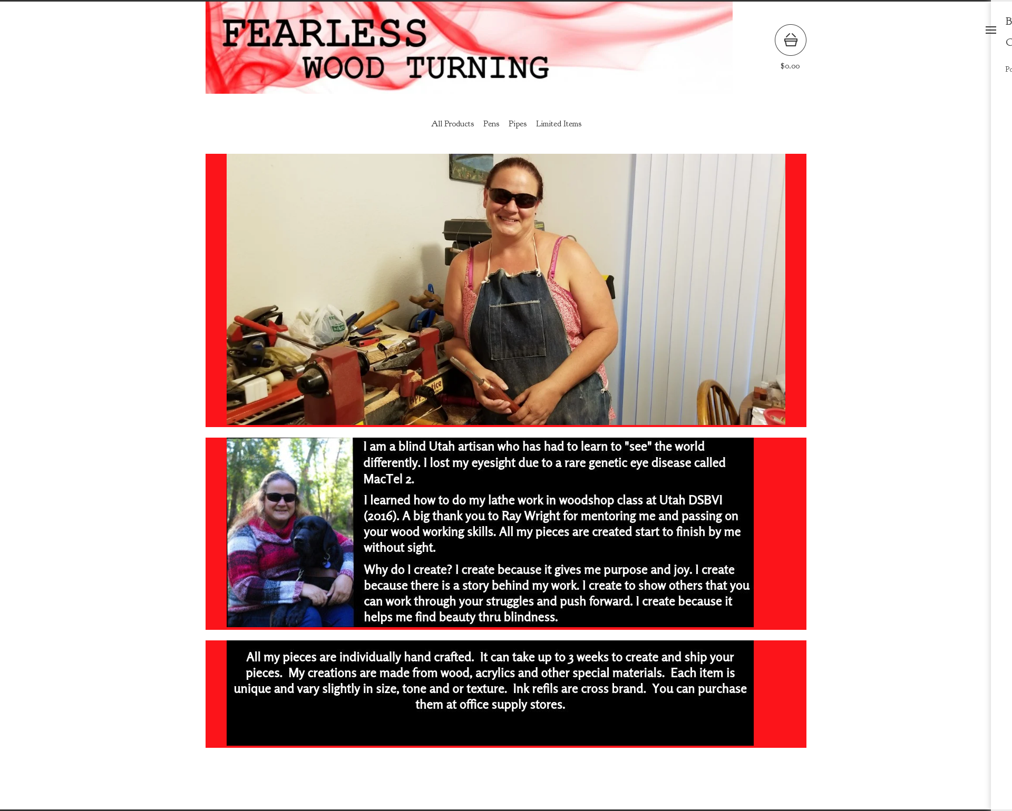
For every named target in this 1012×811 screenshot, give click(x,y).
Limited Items (558, 123)
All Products (452, 123)
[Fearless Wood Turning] (469, 48)
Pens (491, 123)
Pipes (518, 123)
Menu (991, 30)
